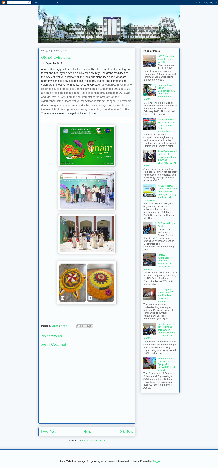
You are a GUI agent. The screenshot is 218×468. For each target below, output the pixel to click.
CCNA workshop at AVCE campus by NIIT (166, 59)
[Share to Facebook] (88, 326)
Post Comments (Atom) (93, 440)
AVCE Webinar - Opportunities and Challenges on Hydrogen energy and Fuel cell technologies (160, 192)
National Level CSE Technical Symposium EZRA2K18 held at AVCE (166, 364)
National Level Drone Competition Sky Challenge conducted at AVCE (159, 92)
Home (87, 431)
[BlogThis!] (81, 326)
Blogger (156, 461)
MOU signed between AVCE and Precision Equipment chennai (165, 295)
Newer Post (48, 431)
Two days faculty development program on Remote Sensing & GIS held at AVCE (159, 331)
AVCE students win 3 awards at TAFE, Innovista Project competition (166, 125)
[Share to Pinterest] (91, 326)
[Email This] (78, 326)
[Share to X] (84, 326)
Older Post (126, 431)
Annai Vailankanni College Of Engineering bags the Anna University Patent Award (160, 158)
